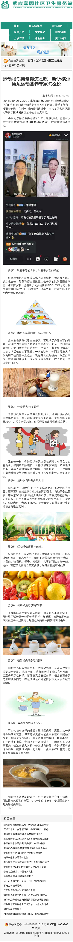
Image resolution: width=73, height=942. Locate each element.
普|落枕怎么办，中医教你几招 (18, 871)
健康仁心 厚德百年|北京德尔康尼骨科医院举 (25, 847)
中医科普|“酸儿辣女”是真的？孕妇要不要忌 (25, 866)
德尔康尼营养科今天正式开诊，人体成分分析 (26, 904)
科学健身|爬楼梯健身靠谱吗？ (18, 876)
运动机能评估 (27, 796)
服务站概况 (35, 26)
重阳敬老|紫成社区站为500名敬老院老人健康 (26, 838)
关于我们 (60, 38)
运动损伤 (18, 112)
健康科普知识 (17, 65)
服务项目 (57, 26)
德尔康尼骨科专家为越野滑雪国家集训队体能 (26, 899)
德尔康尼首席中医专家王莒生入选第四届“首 (25, 894)
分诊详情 (19, 38)
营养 (31, 104)
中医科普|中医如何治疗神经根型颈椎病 (23, 852)
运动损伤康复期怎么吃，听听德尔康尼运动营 (26, 824)
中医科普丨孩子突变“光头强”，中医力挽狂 (24, 843)
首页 (16, 26)
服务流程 (60, 32)
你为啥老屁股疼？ (13, 908)
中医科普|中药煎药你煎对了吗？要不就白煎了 (26, 862)
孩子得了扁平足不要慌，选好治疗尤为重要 (25, 880)
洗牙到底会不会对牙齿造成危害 (19, 890)
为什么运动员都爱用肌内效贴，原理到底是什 (26, 913)
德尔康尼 (40, 100)
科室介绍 (19, 32)
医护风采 (40, 32)
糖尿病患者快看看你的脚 (16, 857)
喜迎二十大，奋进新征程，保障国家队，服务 (26, 829)
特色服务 (40, 38)
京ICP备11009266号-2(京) (50, 926)
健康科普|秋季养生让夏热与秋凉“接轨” (23, 833)
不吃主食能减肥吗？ (14, 885)
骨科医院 (51, 100)
